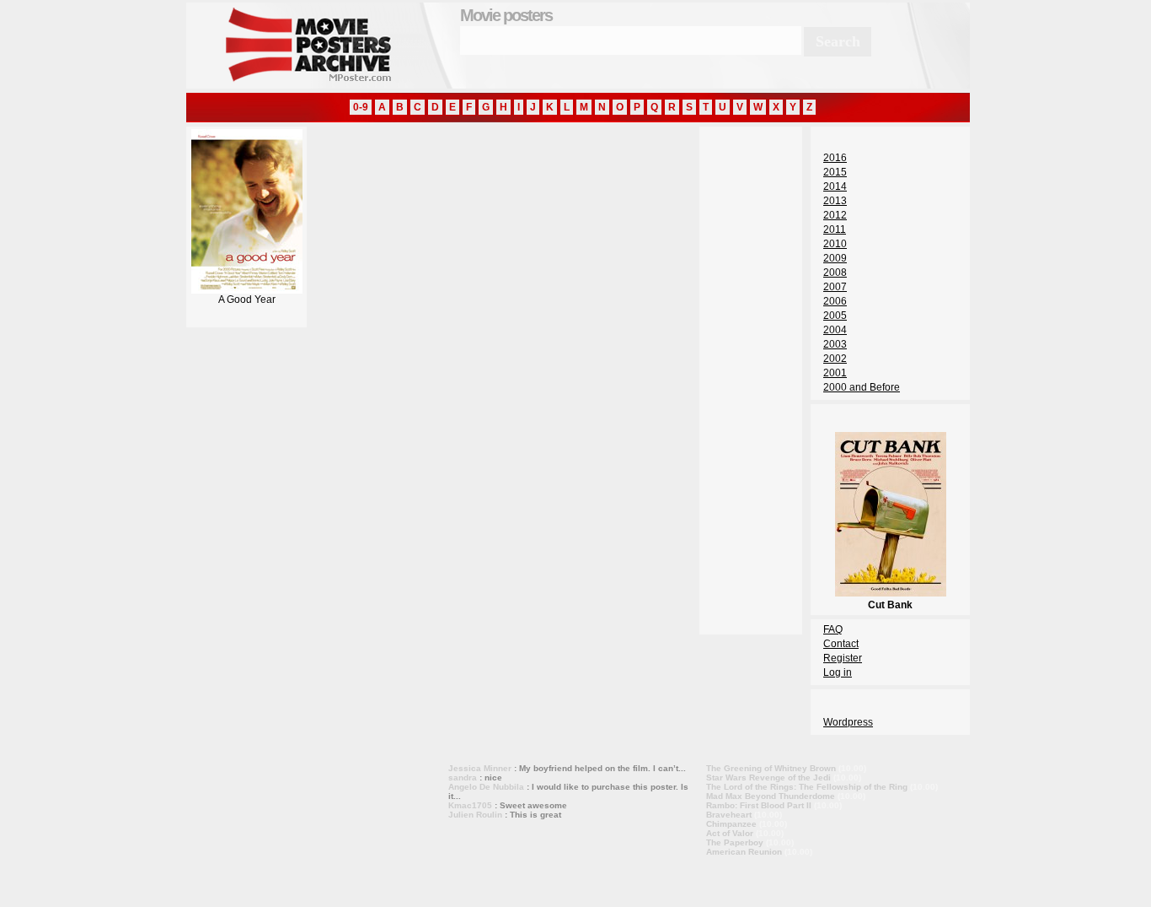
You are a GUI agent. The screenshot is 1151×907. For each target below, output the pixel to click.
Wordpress (848, 722)
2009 (835, 258)
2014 (835, 186)
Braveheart (729, 814)
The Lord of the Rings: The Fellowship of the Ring (806, 786)
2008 (835, 272)
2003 (835, 344)
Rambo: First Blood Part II (758, 805)
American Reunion (744, 851)
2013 (835, 201)
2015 (835, 172)
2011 (834, 229)
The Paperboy (734, 842)
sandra (462, 777)
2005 (835, 315)
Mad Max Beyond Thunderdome (770, 796)
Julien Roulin (475, 814)
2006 (835, 301)
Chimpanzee (731, 824)
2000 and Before (861, 387)
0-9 (360, 107)
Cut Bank (890, 605)
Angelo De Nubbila (486, 786)
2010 (835, 244)
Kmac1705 (470, 805)
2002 (835, 358)
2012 (835, 215)
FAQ (833, 629)
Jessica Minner (479, 768)
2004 (835, 330)
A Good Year (247, 299)
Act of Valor (729, 833)
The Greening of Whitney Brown (771, 768)
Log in (837, 672)
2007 (835, 287)
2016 (835, 158)
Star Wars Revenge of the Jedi (768, 777)
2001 (835, 373)
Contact (841, 644)
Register (842, 658)
